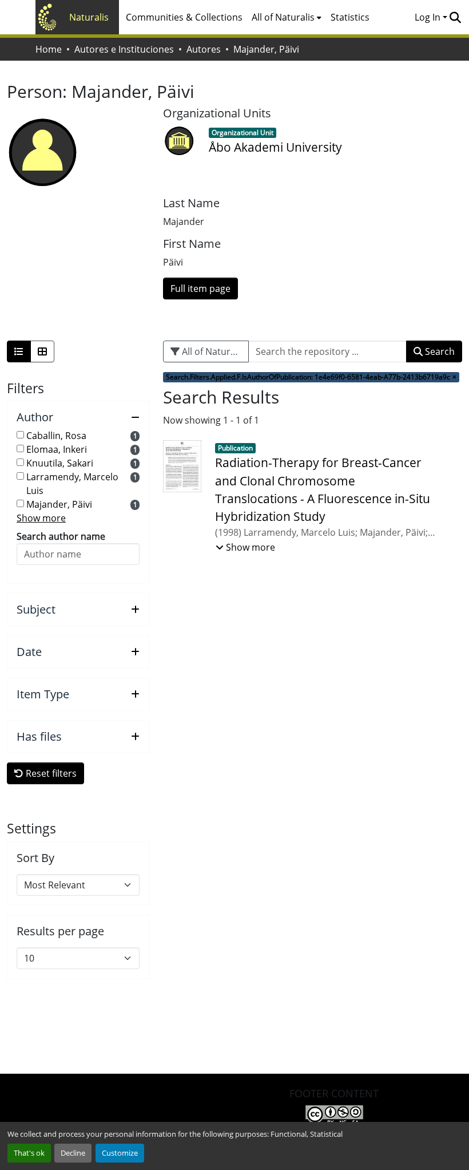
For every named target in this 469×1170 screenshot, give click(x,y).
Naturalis (89, 17)
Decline (73, 1153)
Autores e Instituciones (124, 49)
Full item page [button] (200, 288)
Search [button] (439, 351)
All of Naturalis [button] (283, 17)
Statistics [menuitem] (350, 17)
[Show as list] (19, 351)
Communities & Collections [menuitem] (184, 17)
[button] (455, 17)
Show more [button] (41, 518)
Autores (203, 49)
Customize (120, 1153)
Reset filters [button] (50, 773)
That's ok (29, 1153)
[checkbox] (20, 434)
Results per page (60, 931)
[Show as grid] (42, 351)
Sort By (35, 858)
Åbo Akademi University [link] (275, 147)
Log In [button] (429, 17)
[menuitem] (286, 17)
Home (48, 49)
